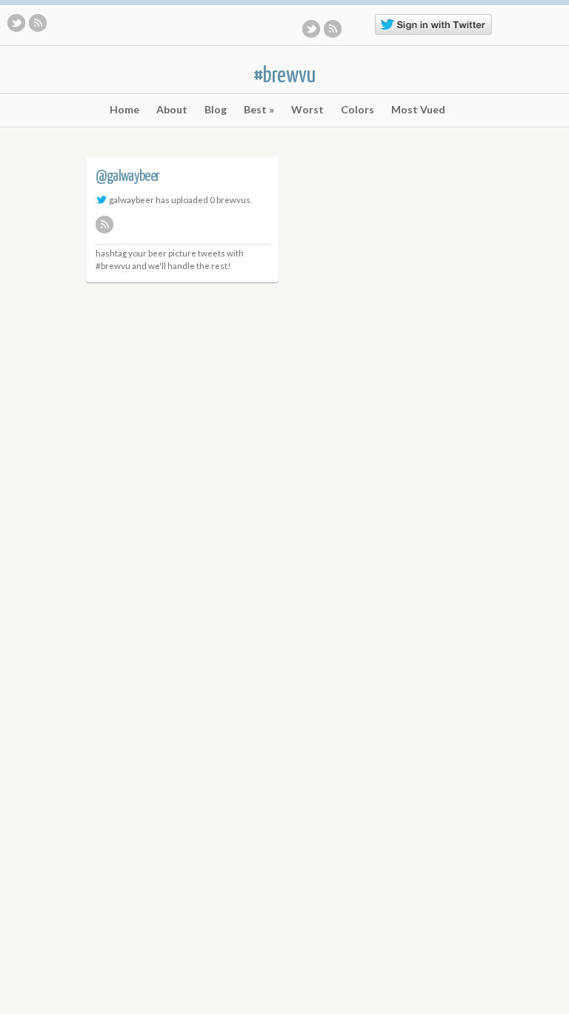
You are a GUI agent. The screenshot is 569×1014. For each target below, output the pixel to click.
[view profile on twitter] (101, 199)
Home (124, 110)
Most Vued (418, 110)
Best (259, 110)
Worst (307, 110)
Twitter (16, 23)
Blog (215, 110)
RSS (38, 23)
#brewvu (284, 75)
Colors (357, 110)
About (171, 110)
